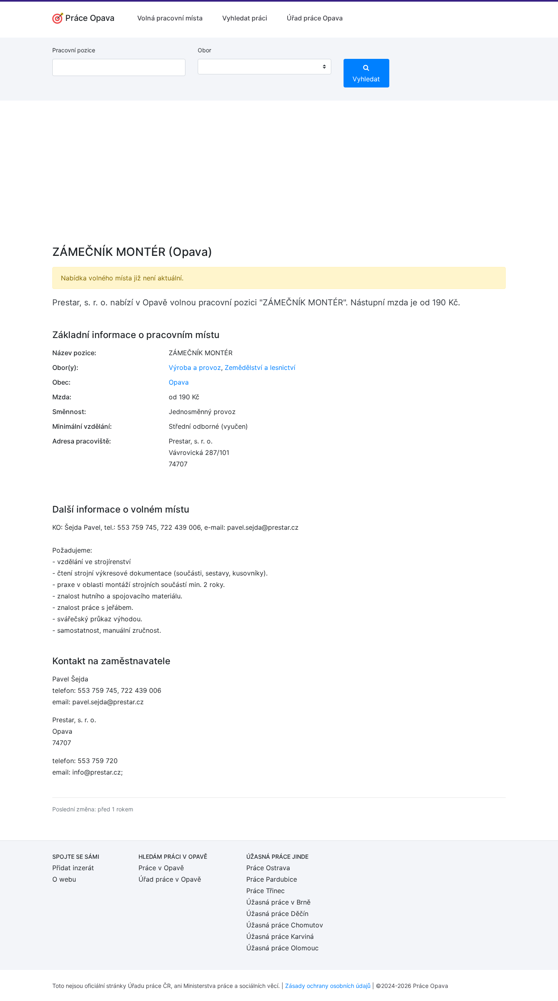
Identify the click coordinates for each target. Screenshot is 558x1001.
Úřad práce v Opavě (169, 879)
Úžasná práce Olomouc (282, 948)
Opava (179, 382)
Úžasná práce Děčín (277, 913)
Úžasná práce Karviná (280, 936)
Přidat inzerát (73, 868)
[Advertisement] (279, 178)
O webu (64, 879)
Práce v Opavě (161, 868)
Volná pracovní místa (170, 18)
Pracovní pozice (73, 50)
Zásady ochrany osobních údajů (328, 985)
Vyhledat (366, 79)
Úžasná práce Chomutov (284, 925)
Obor (204, 50)
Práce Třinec (265, 891)
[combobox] (264, 66)
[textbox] (214, 66)
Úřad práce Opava (315, 18)
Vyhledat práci (244, 18)
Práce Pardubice (271, 879)
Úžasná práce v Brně (278, 902)
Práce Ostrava (268, 868)
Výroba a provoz (195, 367)
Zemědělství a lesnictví (260, 367)
